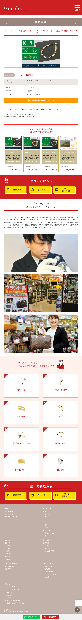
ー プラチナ (46, 522)
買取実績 (7, 540)
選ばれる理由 (9, 511)
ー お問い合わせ (48, 572)
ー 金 (44, 511)
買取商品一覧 (47, 509)
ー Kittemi (8, 595)
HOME (7, 509)
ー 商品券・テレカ (49, 533)
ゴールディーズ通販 (11, 563)
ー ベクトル (8, 592)
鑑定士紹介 (46, 540)
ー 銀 (44, 536)
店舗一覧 (7, 543)
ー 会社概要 (46, 569)
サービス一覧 (9, 514)
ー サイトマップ (48, 580)
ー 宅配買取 (46, 548)
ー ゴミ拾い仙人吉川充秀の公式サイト (17, 603)
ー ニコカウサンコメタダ (12, 589)
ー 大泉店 (8, 546)
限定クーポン (32, 617)
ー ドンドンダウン (10, 587)
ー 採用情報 (46, 577)
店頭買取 (17, 189)
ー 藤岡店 (8, 554)
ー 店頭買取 (46, 546)
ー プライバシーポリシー (51, 574)
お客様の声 (8, 569)
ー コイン (46, 514)
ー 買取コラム (47, 566)
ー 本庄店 (8, 559)
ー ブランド (46, 530)
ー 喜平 (45, 517)
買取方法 (46, 543)
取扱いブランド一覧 (11, 517)
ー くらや (8, 598)
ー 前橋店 (8, 551)
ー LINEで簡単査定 (49, 551)
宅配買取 (41, 189)
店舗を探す (52, 617)
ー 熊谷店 (8, 556)
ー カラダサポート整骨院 (12, 600)
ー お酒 (45, 528)
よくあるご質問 (9, 566)
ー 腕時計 (46, 525)
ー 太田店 (8, 548)
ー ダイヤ (46, 520)
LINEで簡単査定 (66, 189)
